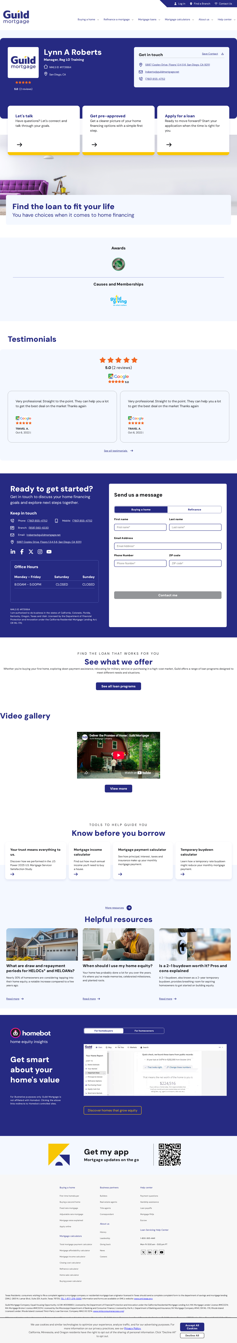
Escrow (143, 1220)
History (103, 1232)
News (102, 1250)
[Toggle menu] (98, 19)
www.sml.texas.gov (143, 1298)
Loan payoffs (146, 1208)
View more (118, 788)
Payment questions (149, 1196)
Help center (225, 19)
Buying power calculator (71, 1281)
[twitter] (31, 553)
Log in (181, 3)
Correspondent (107, 1214)
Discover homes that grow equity (112, 1110)
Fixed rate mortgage (69, 1208)
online (68, 1226)
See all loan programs (118, 686)
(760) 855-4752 (155, 79)
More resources (114, 907)
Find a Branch (202, 3)
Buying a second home (70, 1202)
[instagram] (40, 553)
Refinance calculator (69, 1269)
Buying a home (86, 19)
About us (204, 19)
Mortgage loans (147, 19)
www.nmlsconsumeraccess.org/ (108, 1311)
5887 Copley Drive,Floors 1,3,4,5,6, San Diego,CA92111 (177, 64)
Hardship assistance (149, 1202)
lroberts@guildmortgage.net (162, 71)
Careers (103, 1256)
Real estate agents (108, 1202)
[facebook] (22, 553)
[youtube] (49, 553)
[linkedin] (12, 553)
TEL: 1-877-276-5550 (71, 1298)
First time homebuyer (69, 1196)
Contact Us (225, 3)
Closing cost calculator (70, 1262)
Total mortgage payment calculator (76, 1244)
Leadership (105, 1238)
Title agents (105, 1208)
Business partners (109, 1187)
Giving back (105, 1244)
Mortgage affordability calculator (75, 1250)
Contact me (167, 595)
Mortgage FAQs (147, 1214)
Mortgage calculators (177, 19)
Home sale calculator (69, 1275)
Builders (103, 1196)
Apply (62, 1226)
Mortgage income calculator (72, 1256)
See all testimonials (116, 450)
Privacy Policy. (132, 1328)
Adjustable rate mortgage (71, 1214)
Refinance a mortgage (117, 19)
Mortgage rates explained (71, 1220)
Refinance (194, 509)
